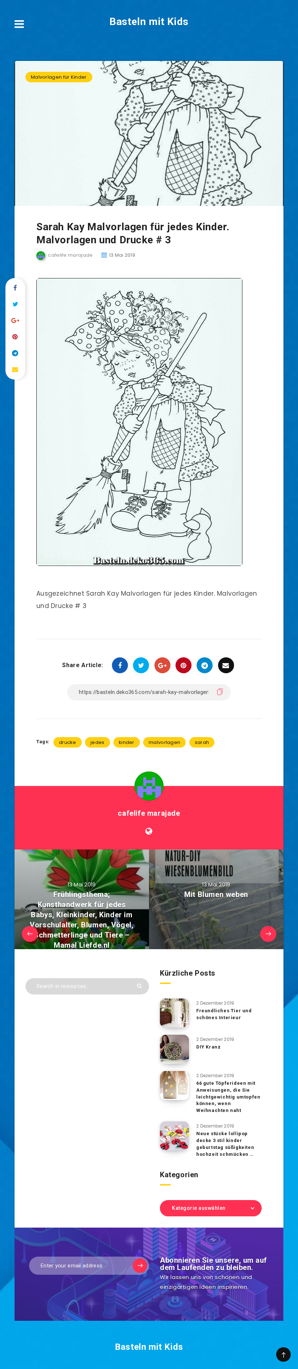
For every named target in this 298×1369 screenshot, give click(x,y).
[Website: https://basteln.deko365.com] (148, 831)
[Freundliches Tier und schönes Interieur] (174, 1012)
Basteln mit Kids (149, 22)
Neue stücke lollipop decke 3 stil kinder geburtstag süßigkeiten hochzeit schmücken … (225, 1144)
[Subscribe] (140, 1265)
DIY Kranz (208, 1047)
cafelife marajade (149, 813)
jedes (97, 742)
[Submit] (139, 985)
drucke (67, 742)
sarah (202, 742)
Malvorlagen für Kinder (59, 77)
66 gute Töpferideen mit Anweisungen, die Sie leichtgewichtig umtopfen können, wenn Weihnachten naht (228, 1096)
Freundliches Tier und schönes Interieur (224, 1014)
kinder (126, 742)
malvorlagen (164, 742)
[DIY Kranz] (174, 1049)
